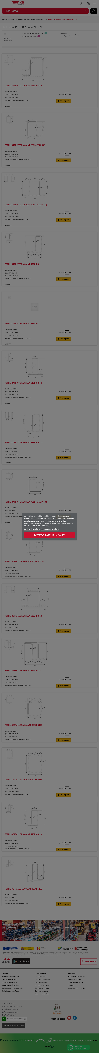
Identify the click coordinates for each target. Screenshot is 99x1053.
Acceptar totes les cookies (49, 535)
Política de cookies (32, 529)
